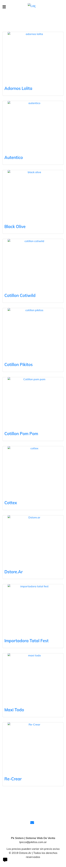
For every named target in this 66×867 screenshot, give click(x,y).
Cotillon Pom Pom (21, 433)
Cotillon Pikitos (18, 364)
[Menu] (4, 7)
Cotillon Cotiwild (20, 295)
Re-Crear (13, 778)
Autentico (13, 157)
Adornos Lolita (18, 88)
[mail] (33, 823)
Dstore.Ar (13, 571)
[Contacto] (5, 860)
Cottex (10, 502)
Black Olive (15, 226)
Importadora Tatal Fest (26, 640)
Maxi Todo (14, 709)
